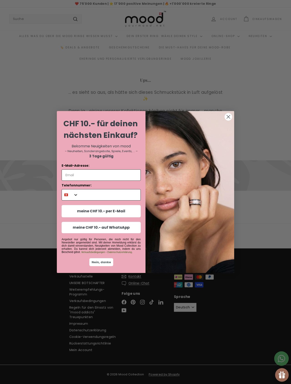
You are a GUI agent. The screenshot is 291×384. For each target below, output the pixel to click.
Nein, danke (101, 262)
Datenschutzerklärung (119, 252)
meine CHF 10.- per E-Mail (101, 211)
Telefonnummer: (77, 185)
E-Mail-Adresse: (75, 165)
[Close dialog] (228, 117)
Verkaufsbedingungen (93, 252)
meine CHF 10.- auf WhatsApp (101, 227)
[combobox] (70, 194)
